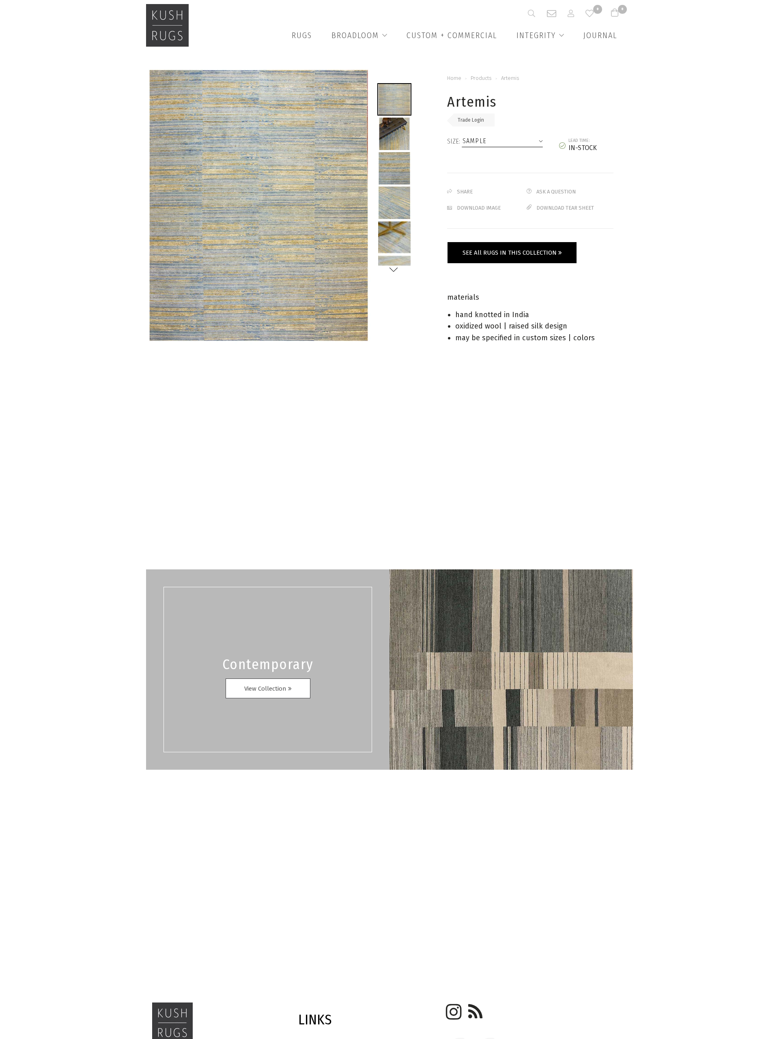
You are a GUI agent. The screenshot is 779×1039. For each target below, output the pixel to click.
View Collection (266, 688)
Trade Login (471, 120)
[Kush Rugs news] (474, 1009)
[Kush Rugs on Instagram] (452, 1009)
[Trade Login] (576, 13)
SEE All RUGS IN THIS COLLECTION (510, 252)
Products (481, 78)
